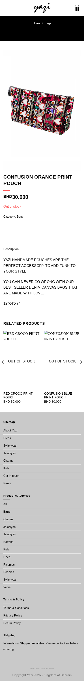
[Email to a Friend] (22, 226)
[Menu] (6, 7)
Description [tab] (11, 249)
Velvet (7, 587)
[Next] (81, 371)
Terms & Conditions (16, 608)
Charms (8, 460)
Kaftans (8, 542)
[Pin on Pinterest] (28, 226)
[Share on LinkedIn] (33, 226)
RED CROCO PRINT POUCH (18, 395)
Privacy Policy (12, 615)
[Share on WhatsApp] (6, 226)
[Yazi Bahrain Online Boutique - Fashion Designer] (42, 8)
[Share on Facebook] (11, 226)
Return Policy (12, 623)
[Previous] (3, 371)
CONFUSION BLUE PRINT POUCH (58, 395)
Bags (48, 23)
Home (36, 23)
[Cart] (77, 8)
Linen (6, 557)
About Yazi (10, 430)
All (5, 504)
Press (7, 438)
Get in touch (11, 475)
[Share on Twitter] (17, 226)
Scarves (8, 572)
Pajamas (9, 564)
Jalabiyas (9, 453)
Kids (6, 468)
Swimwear (10, 445)
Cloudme (49, 668)
